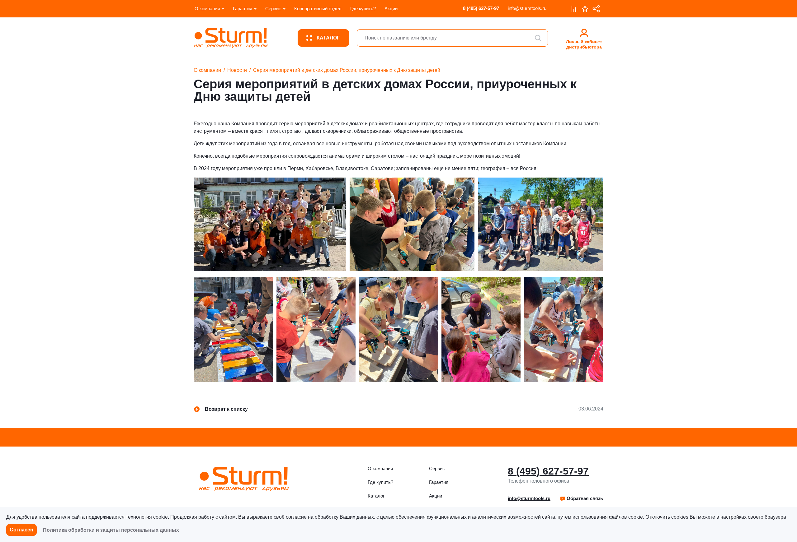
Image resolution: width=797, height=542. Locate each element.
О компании (207, 8)
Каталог (376, 495)
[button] (581, 498)
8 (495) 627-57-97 (481, 8)
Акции (391, 8)
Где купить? (363, 8)
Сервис (273, 8)
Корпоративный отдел (318, 8)
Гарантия (242, 8)
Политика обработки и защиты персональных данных (111, 530)
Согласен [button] (21, 529)
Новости (237, 70)
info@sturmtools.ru (527, 8)
